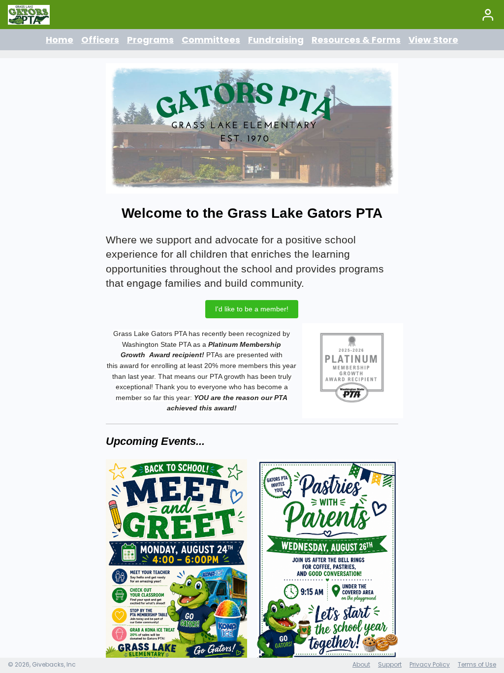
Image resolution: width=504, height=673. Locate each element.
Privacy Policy (430, 664)
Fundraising (276, 40)
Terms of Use (477, 664)
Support (390, 664)
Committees (211, 40)
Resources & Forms (356, 40)
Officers (100, 40)
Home (59, 40)
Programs (150, 40)
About (361, 664)
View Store (433, 40)
